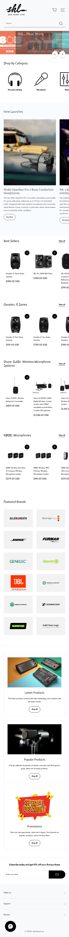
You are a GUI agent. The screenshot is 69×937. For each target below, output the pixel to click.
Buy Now (9, 217)
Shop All (35, 709)
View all (62, 241)
